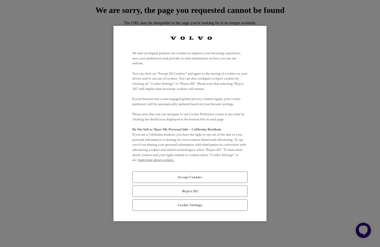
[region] (190, 123)
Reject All (190, 191)
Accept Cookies (190, 177)
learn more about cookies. (156, 160)
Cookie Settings (190, 205)
